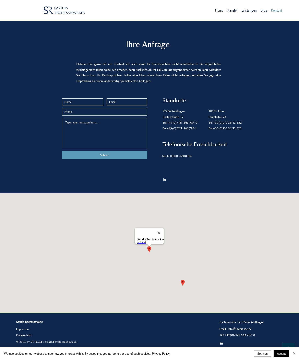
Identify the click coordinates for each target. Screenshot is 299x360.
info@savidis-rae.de (240, 329)
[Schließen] (294, 353)
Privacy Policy (161, 353)
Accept (281, 353)
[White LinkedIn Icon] (164, 179)
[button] (249, 11)
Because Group (67, 342)
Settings (262, 353)
